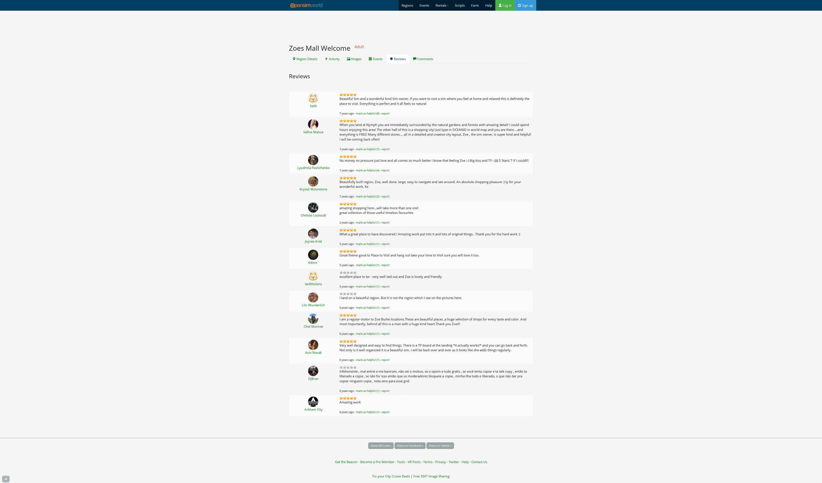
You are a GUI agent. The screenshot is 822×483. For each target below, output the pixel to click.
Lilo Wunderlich (313, 305)
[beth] (313, 98)
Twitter (454, 462)
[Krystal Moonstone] (313, 181)
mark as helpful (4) (367, 170)
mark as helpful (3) (367, 196)
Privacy (440, 462)
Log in (507, 5)
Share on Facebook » (410, 445)
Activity (334, 59)
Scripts (460, 5)
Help (488, 5)
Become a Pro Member (377, 462)
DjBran (313, 378)
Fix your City (381, 476)
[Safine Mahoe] (313, 124)
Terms (428, 462)
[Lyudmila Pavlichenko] (313, 159)
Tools (401, 462)
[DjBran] (313, 370)
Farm (475, 5)
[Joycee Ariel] (313, 233)
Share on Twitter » (440, 445)
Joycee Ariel (313, 241)
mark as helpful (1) (367, 222)
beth (313, 106)
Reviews (399, 59)
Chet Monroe (313, 326)
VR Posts (414, 462)
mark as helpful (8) (367, 113)
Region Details (306, 59)
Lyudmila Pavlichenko (313, 168)
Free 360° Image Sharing (431, 476)
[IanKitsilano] (313, 276)
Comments (424, 59)
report (385, 113)
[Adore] (313, 254)
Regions (407, 5)
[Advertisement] (411, 25)
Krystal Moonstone (313, 189)
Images (356, 59)
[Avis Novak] (313, 344)
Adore (313, 262)
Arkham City (313, 409)
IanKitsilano (313, 284)
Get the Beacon (346, 462)
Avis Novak (313, 352)
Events (424, 5)
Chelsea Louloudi (313, 215)
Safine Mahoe (313, 132)
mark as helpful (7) (367, 149)
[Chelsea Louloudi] (313, 207)
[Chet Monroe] (313, 318)
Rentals (442, 5)
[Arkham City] (313, 401)
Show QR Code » (381, 445)
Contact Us (479, 462)
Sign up (527, 5)
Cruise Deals (401, 476)
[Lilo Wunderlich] (313, 297)
